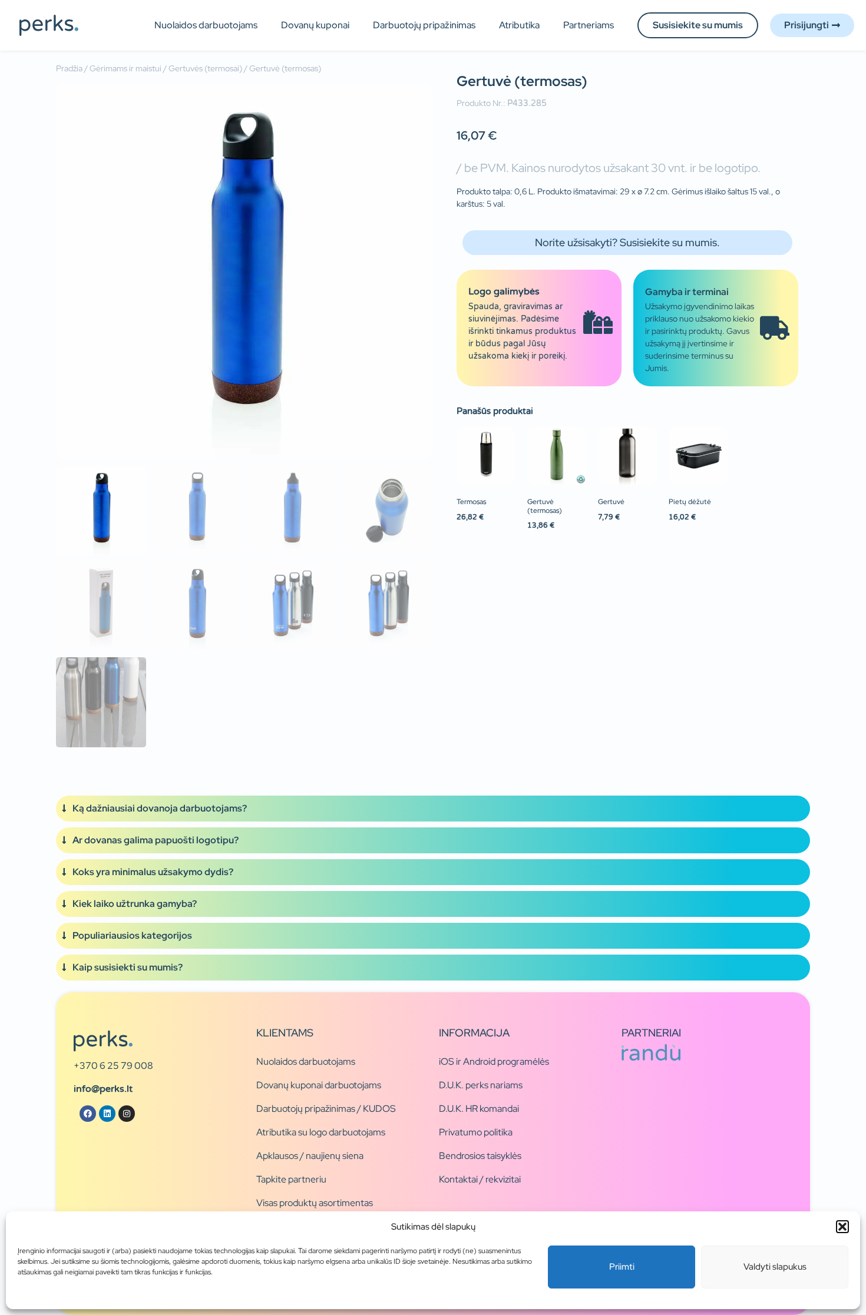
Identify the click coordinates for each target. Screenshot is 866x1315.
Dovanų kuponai (315, 25)
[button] (842, 1227)
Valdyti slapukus (774, 1267)
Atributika (519, 25)
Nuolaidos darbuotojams (205, 25)
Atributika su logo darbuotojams (320, 1132)
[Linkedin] (107, 1113)
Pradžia (69, 68)
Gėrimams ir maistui (125, 68)
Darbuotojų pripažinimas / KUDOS (326, 1108)
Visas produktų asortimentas (314, 1203)
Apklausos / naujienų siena (309, 1156)
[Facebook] (88, 1113)
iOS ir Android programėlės (494, 1061)
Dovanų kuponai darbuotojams (318, 1085)
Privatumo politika (476, 1132)
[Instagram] (126, 1113)
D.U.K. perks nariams (481, 1085)
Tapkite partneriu (291, 1179)
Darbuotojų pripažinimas (424, 25)
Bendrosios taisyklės (480, 1156)
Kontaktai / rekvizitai (480, 1179)
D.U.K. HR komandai (479, 1108)
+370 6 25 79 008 (113, 1065)
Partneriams (588, 25)
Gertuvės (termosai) (205, 68)
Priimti (621, 1267)
